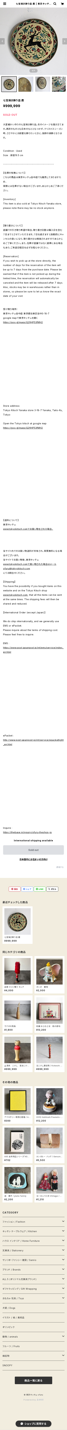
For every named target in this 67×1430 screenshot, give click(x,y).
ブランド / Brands (11, 1269)
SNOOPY (7, 1365)
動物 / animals (10, 1336)
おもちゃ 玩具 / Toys (13, 1298)
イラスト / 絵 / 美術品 (13, 1317)
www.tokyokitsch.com (15, 595)
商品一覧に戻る (33, 1380)
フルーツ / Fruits (11, 1346)
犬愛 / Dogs (8, 1308)
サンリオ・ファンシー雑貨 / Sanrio (19, 1260)
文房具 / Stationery (13, 1250)
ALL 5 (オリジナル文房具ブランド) (19, 1279)
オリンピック (8, 1327)
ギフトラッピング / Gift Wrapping (19, 1288)
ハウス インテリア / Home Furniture (21, 1241)
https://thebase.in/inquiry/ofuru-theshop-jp (27, 832)
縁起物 (5, 1355)
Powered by (30, 1400)
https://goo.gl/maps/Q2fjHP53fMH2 (23, 322)
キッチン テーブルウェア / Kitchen (19, 1231)
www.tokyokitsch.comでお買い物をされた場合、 (28, 529)
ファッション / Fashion (13, 1221)
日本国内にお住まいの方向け (33, 859)
